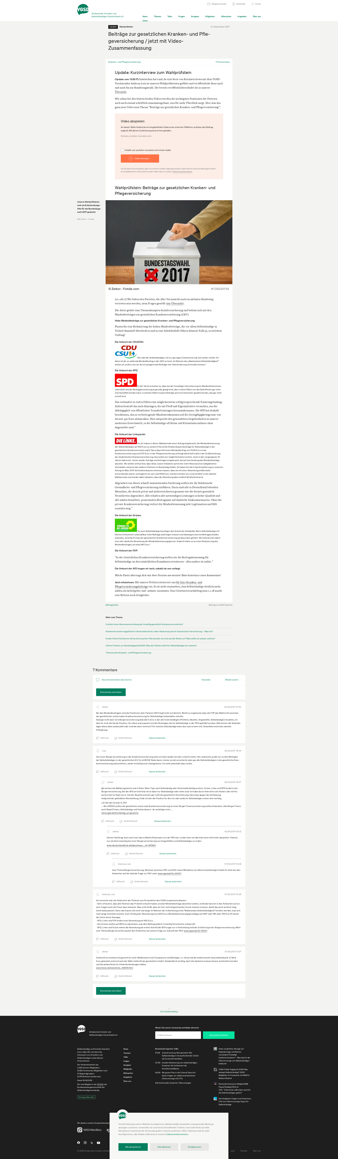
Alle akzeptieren (133, 1147)
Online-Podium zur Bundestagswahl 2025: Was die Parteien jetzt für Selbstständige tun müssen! (151, 645)
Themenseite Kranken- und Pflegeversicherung (128, 652)
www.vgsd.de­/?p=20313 (169, 873)
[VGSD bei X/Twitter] (92, 1144)
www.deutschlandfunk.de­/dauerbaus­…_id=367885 (131, 845)
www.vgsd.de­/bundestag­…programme (120, 813)
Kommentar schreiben (111, 692)
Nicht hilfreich (125, 738)
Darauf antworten (157, 738)
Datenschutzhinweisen (177, 1134)
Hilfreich (104, 738)
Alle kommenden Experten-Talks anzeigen (173, 1083)
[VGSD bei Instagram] (85, 1143)
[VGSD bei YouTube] (98, 1143)
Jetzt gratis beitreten (218, 1035)
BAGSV (100, 1084)
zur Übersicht (175, 303)
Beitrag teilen (112, 605)
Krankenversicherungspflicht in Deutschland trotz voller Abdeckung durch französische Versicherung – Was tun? (159, 631)
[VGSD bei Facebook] (78, 1143)
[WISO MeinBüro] (89, 1130)
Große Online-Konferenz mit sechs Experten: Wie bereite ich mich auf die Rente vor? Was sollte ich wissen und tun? (160, 638)
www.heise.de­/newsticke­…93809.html (114, 967)
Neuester (206, 679)
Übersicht (120, 92)
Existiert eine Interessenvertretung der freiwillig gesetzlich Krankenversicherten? (144, 624)
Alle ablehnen (164, 1147)
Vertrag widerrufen (86, 1097)
